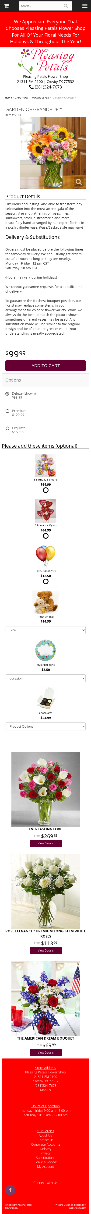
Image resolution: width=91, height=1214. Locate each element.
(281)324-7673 (48, 87)
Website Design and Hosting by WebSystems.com (71, 1206)
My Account (45, 1166)
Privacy (45, 1153)
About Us (45, 1135)
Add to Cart (46, 365)
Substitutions (45, 1157)
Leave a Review (45, 1162)
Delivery (45, 1149)
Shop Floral (21, 97)
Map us (45, 1090)
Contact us (45, 1140)
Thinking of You (40, 97)
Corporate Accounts (45, 1144)
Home (8, 97)
